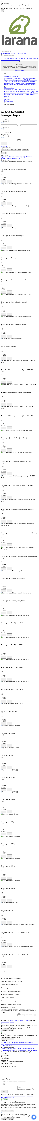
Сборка (19, 53)
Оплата (23, 53)
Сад (33, 78)
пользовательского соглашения (15, 1096)
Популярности (5, 149)
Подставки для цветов (16, 93)
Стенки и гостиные (23, 94)
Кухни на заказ (28, 58)
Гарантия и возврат (7, 58)
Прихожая (29, 78)
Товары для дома (18, 80)
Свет (36, 78)
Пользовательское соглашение (23, 1044)
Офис (19, 78)
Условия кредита (18, 58)
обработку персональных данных (20, 1020)
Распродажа (8, 78)
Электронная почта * (26, 1015)
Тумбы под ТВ (27, 93)
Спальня (14, 78)
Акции (3, 53)
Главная (3, 1042)
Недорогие (16, 158)
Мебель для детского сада (17, 84)
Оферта (35, 1044)
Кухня (6, 80)
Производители (21, 1042)
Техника (33, 84)
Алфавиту (25, 149)
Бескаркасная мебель (24, 91)
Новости (8, 1042)
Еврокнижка (5, 157)
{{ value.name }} (8, 131)
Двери (12, 83)
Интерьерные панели (11, 89)
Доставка (14, 53)
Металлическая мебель (22, 83)
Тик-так (17, 157)
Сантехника (33, 80)
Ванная (11, 80)
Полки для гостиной (24, 89)
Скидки (8, 53)
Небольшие (9, 158)
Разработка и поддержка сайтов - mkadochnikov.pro (14, 1081)
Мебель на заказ (26, 1050)
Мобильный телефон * (25, 1089)
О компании (10, 60)
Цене (19, 149)
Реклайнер (29, 157)
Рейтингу (13, 149)
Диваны (10, 101)
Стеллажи (14, 94)
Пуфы (6, 101)
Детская (27, 84)
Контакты (17, 60)
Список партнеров (6, 1045)
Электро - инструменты (11, 81)
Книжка (11, 157)
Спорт (23, 78)
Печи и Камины (24, 81)
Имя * (20, 1087)
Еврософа (23, 157)
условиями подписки (7, 1022)
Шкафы (26, 80)
